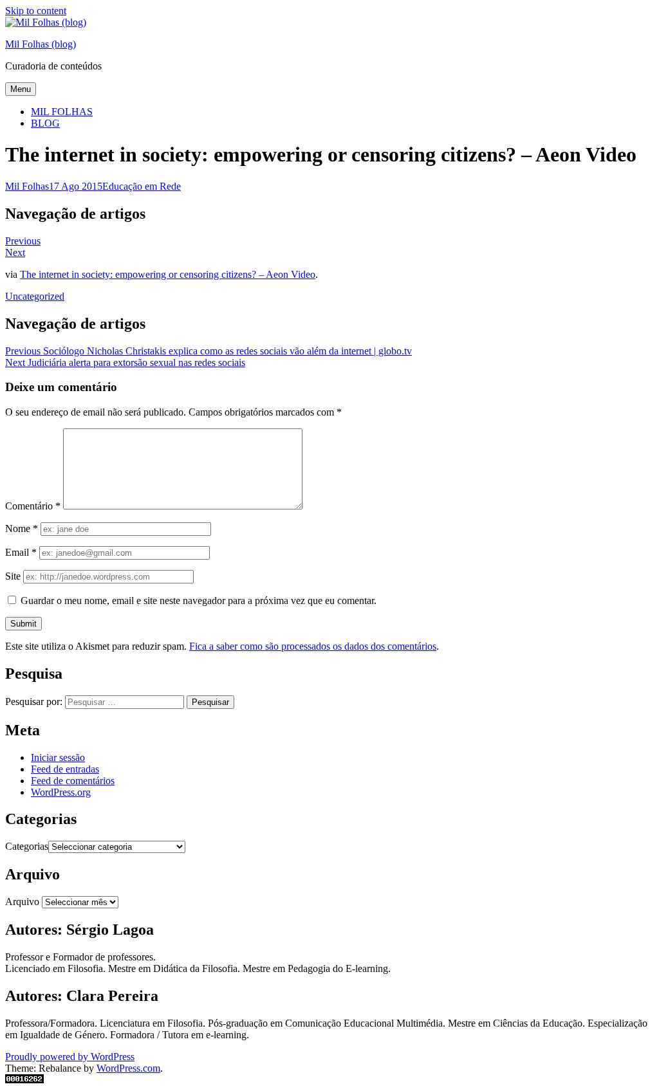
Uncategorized (34, 296)
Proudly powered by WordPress (70, 1056)
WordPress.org (61, 792)
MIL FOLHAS (62, 111)
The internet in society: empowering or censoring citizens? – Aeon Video (167, 274)
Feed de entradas (65, 769)
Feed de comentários (73, 780)
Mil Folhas (27, 186)
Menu (20, 89)
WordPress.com (128, 1068)
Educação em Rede (141, 186)
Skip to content (35, 10)
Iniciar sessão (58, 757)
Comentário (32, 505)
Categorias (26, 846)
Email (21, 552)
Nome (21, 528)
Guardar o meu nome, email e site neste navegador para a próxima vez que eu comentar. (198, 600)
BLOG (45, 123)
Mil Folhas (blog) (40, 44)
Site (13, 576)
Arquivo (22, 901)
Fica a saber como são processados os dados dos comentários (312, 646)
